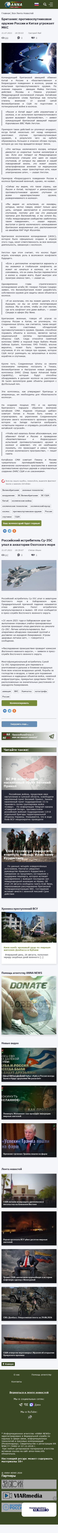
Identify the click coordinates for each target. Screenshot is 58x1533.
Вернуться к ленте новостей (29, 1392)
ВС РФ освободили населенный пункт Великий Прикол (27, 782)
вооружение (8, 495)
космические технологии (14, 506)
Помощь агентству (41, 1374)
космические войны (22, 500)
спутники (6, 516)
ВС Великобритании (28, 495)
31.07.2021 (12, 33)
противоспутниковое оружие (27, 511)
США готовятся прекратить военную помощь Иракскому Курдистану (28, 854)
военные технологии (32, 490)
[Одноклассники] (14, 531)
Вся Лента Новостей (22, 13)
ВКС (16, 691)
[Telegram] (9, 531)
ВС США (45, 495)
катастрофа (41, 691)
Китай (5, 500)
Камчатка (27, 691)
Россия (48, 511)
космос (6, 511)
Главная (5, 13)
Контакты (16, 1381)
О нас (17, 1374)
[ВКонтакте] (5, 531)
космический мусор (40, 506)
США (17, 516)
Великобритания (10, 490)
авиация (6, 691)
